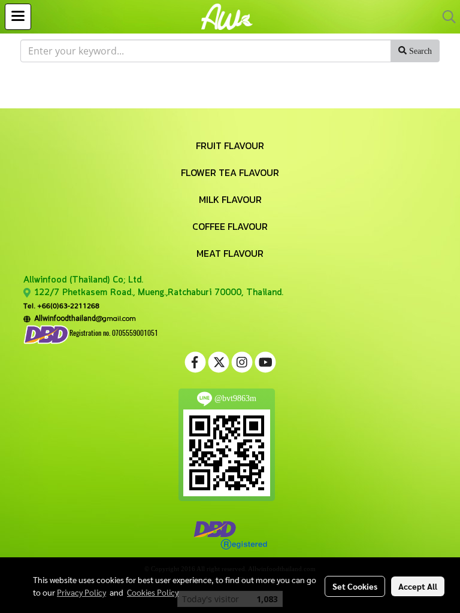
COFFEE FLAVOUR (230, 226)
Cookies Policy (152, 592)
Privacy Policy (81, 592)
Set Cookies (354, 586)
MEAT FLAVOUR (230, 253)
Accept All (417, 586)
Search (419, 51)
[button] (445, 16)
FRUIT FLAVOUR (230, 145)
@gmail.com (83, 318)
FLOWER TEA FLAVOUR (230, 172)
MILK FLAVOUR (230, 199)
